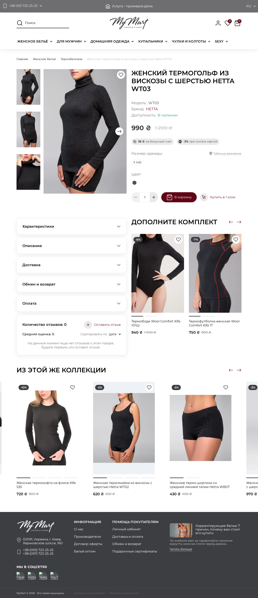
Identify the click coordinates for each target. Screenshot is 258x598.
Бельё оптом (85, 551)
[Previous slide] (231, 222)
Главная (22, 59)
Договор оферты (88, 544)
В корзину (183, 197)
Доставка (31, 265)
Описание (32, 246)
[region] (71, 345)
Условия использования (89, 593)
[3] (55, 477)
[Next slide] (119, 131)
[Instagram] (32, 576)
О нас (78, 529)
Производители (87, 537)
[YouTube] (54, 576)
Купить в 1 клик (222, 197)
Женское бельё (44, 59)
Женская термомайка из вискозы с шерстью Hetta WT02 (122, 485)
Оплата (29, 303)
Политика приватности (124, 593)
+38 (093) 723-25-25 (38, 550)
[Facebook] (21, 576)
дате (113, 334)
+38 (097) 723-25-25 (38, 553)
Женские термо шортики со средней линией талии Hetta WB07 (200, 485)
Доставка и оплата (127, 537)
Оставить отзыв (107, 325)
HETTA (152, 109)
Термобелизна (71, 59)
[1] (137, 316)
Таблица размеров (227, 153)
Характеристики (38, 226)
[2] (151, 316)
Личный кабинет (126, 529)
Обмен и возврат (38, 284)
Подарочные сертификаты (134, 551)
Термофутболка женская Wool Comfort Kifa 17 (214, 323)
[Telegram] (43, 576)
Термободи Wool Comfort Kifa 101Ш (155, 323)
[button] (22, 5)
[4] (71, 477)
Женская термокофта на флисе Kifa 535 (46, 485)
